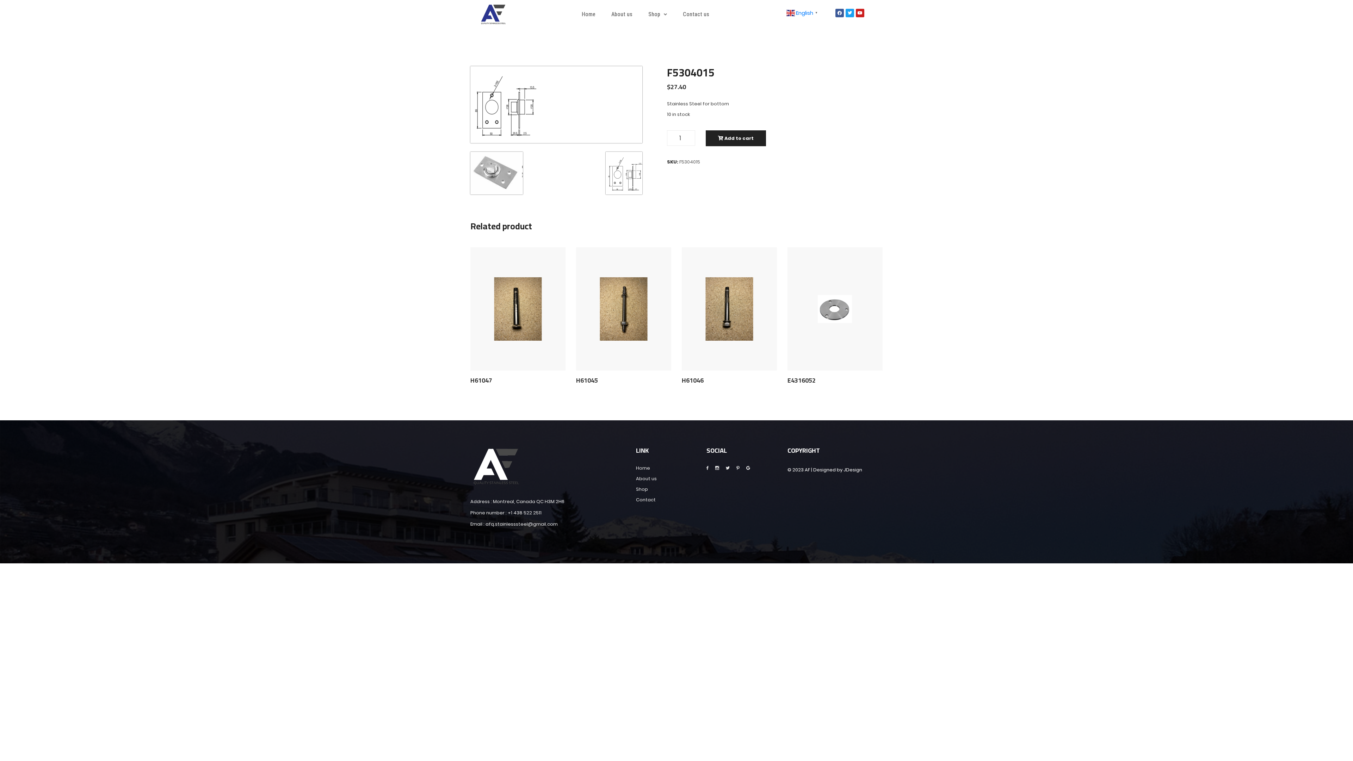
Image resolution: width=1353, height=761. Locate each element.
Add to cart (738, 138)
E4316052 (801, 380)
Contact (646, 499)
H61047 (481, 380)
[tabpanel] (556, 104)
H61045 (587, 380)
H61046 (693, 380)
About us (621, 14)
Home (588, 14)
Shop (654, 14)
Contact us (696, 14)
